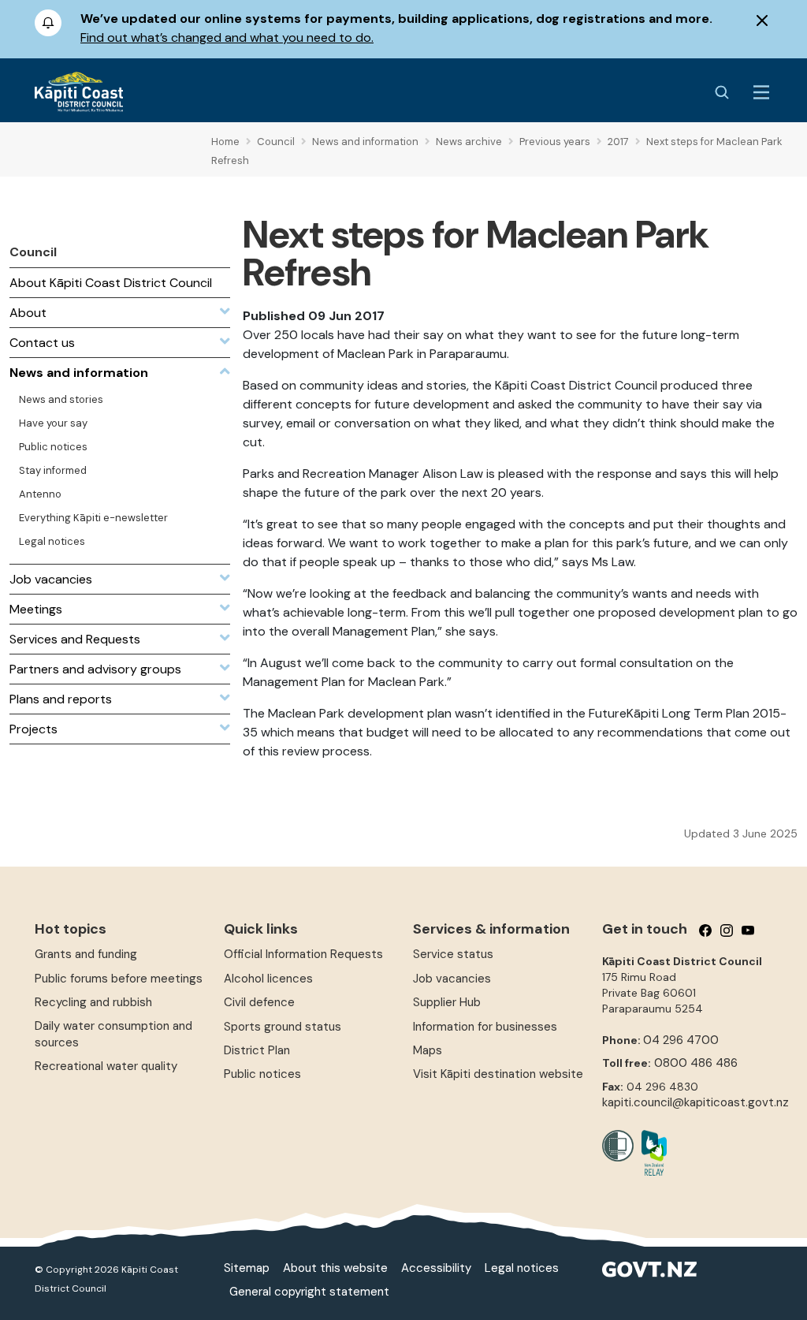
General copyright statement (309, 1291)
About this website (335, 1268)
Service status (453, 954)
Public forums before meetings (119, 978)
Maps (427, 1050)
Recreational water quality (106, 1066)
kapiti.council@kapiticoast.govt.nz (695, 1102)
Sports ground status (282, 1027)
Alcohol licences (268, 978)
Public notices (262, 1074)
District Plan (257, 1050)
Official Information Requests (303, 954)
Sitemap (247, 1268)
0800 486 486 (696, 1063)
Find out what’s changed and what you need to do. (227, 37)
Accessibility (436, 1268)
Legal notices (522, 1268)
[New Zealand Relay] (650, 1153)
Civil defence (259, 1002)
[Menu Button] (761, 92)
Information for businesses (485, 1027)
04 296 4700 (681, 1040)
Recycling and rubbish (93, 1002)
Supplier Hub (447, 1002)
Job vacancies (452, 978)
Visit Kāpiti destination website (498, 1074)
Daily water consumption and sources (113, 1034)
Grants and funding (86, 954)
